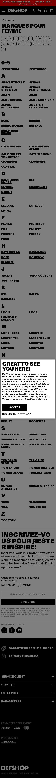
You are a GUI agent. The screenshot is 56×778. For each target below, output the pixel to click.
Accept (14, 407)
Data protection (38, 398)
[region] (28, 389)
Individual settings (16, 414)
